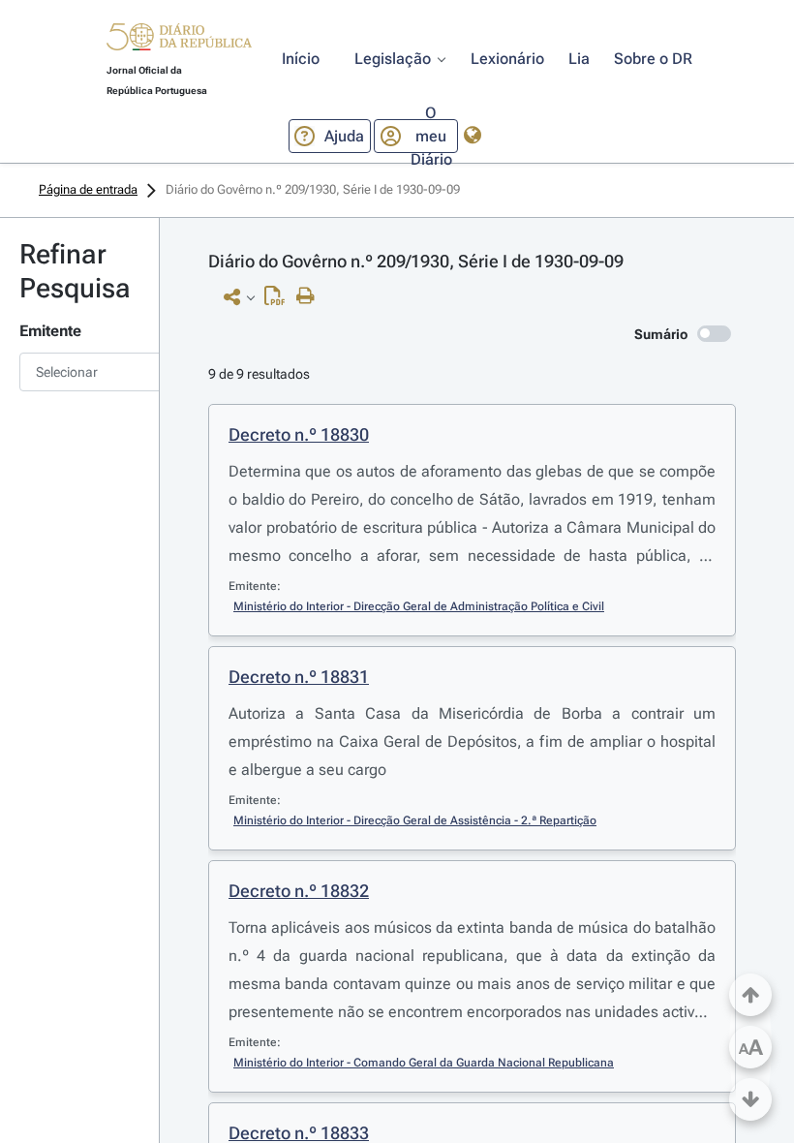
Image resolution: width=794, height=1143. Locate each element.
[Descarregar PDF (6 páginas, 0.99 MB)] (279, 300)
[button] (179, 39)
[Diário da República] (179, 41)
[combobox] (79, 372)
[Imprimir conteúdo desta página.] (310, 296)
